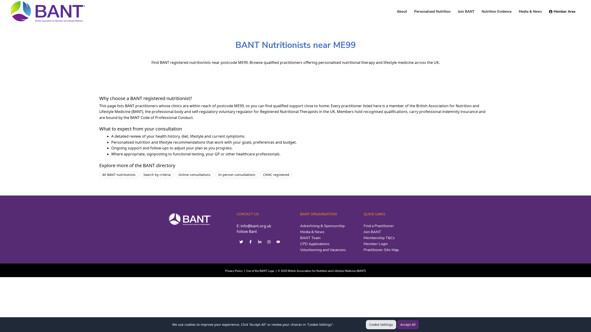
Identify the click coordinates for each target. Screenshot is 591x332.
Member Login (376, 243)
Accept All (408, 324)
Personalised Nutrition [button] (432, 11)
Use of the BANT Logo (260, 271)
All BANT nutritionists (119, 174)
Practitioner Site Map (381, 249)
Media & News (312, 231)
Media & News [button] (530, 11)
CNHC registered (276, 174)
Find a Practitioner (379, 225)
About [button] (402, 11)
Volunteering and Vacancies (323, 249)
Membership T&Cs (379, 237)
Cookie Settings (381, 324)
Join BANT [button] (466, 11)
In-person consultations (236, 174)
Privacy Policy (234, 271)
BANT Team (310, 237)
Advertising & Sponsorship (322, 225)
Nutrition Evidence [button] (497, 11)
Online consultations (194, 174)
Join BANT (372, 231)
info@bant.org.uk (256, 225)
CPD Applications (314, 243)
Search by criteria (157, 174)
